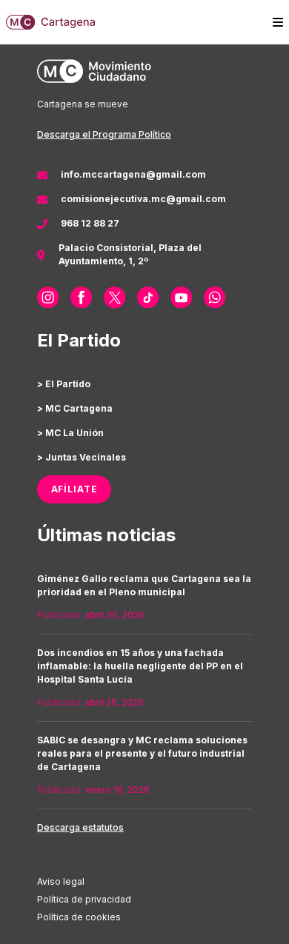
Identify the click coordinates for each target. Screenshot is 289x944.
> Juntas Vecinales (81, 457)
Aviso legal (60, 881)
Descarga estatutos (80, 827)
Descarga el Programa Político (104, 134)
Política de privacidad (84, 899)
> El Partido (63, 383)
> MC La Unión (70, 432)
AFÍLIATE (74, 489)
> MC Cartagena (75, 408)
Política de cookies (79, 917)
